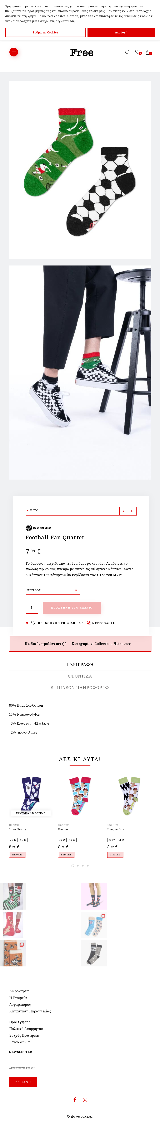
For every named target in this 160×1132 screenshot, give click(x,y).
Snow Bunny (17, 829)
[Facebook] (75, 1100)
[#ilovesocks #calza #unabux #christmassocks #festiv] (13, 925)
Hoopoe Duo (115, 829)
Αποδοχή (121, 32)
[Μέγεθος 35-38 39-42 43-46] (53, 590)
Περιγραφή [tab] (80, 664)
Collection (103, 643)
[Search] (127, 52)
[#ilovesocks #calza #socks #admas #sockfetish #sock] (94, 953)
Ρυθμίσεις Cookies (45, 32)
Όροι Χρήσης (20, 1022)
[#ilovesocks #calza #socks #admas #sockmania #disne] (13, 953)
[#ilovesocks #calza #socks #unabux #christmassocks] (94, 896)
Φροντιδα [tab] (80, 676)
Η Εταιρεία (18, 997)
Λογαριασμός (20, 1004)
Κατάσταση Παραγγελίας (30, 1011)
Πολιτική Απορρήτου (26, 1028)
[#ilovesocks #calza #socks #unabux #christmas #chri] (13, 896)
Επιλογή (17, 854)
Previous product (124, 511)
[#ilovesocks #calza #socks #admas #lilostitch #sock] (94, 925)
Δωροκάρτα (19, 991)
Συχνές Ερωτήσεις (24, 1035)
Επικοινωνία (19, 1042)
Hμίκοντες (122, 643)
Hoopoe (63, 829)
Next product (132, 511)
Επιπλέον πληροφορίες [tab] (80, 687)
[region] (80, 20)
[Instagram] (85, 1100)
